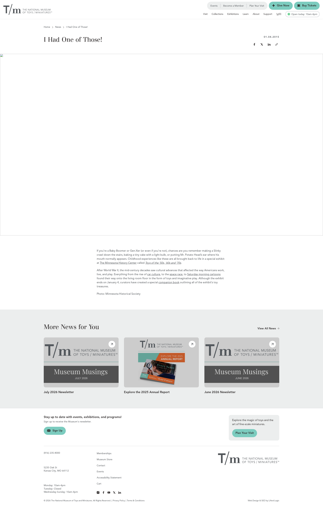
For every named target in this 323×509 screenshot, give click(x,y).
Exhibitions (233, 14)
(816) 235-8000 (52, 453)
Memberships (104, 453)
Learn (246, 14)
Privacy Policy (119, 501)
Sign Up (53, 430)
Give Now (279, 5)
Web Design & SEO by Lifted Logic (263, 501)
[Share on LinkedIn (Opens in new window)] (269, 44)
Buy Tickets (305, 5)
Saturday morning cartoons (204, 274)
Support (267, 14)
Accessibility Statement (109, 478)
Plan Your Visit (256, 6)
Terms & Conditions (136, 501)
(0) (280, 14)
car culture (153, 274)
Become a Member (233, 6)
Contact (101, 465)
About (256, 14)
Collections (217, 14)
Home (47, 27)
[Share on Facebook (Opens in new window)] (254, 44)
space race (176, 274)
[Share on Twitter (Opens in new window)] (261, 44)
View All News (267, 328)
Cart (99, 484)
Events (214, 6)
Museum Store (104, 459)
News (58, 27)
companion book (168, 282)
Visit (205, 14)
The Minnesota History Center (118, 263)
